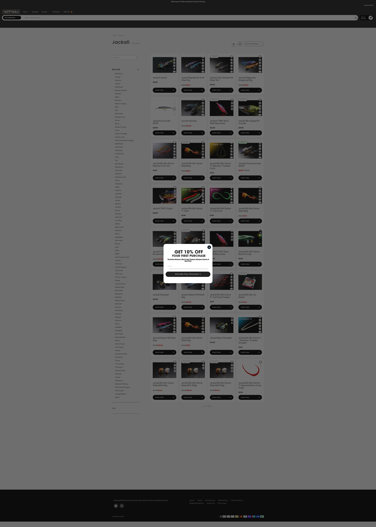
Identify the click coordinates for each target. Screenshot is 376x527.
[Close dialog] (209, 247)
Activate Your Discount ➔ (188, 274)
